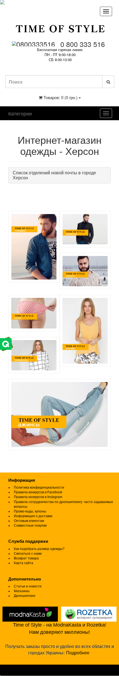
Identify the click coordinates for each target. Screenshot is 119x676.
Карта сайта (23, 563)
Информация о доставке (33, 516)
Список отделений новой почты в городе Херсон (54, 175)
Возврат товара (26, 558)
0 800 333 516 (82, 44)
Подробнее (77, 652)
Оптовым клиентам (29, 521)
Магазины (22, 591)
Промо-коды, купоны (30, 511)
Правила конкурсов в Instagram (38, 497)
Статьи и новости (28, 586)
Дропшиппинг (24, 596)
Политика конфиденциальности (39, 487)
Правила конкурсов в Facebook (38, 492)
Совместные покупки (30, 525)
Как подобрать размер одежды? (39, 549)
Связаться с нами (28, 554)
